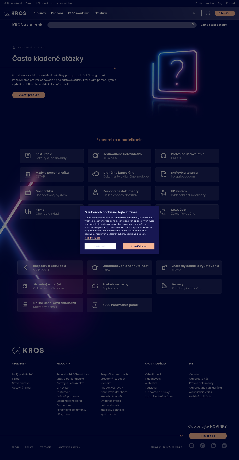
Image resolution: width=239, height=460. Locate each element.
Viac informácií (92, 237)
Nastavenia (100, 246)
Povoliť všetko (138, 246)
